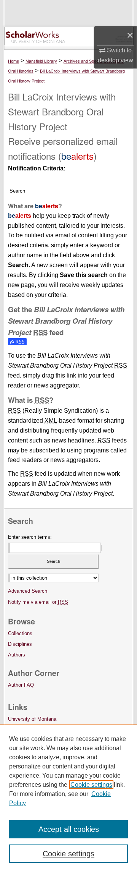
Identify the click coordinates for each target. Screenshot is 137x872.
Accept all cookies (68, 829)
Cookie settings (91, 784)
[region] (68, 798)
